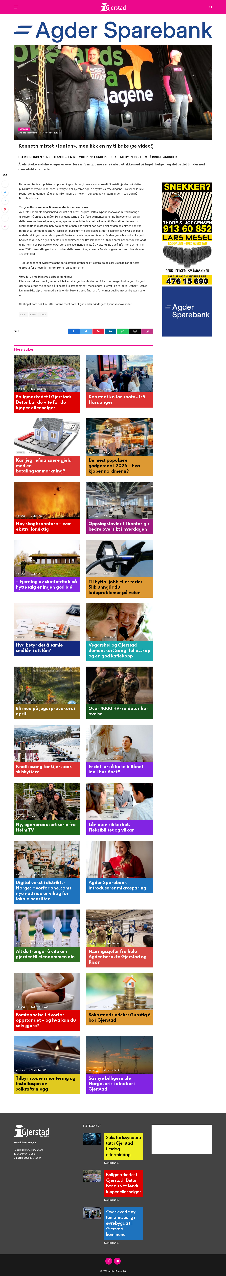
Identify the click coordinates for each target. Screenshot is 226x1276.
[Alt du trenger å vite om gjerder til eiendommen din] (47, 928)
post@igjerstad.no (31, 1158)
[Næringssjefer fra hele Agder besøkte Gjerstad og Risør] (119, 928)
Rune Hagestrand (29, 133)
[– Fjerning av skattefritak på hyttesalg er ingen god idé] (47, 558)
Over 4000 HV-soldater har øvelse (118, 711)
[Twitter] (5, 192)
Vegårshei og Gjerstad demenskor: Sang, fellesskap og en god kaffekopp (119, 650)
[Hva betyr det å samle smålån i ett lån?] (47, 622)
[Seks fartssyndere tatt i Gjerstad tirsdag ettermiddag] (92, 1139)
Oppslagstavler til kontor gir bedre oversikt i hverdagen (119, 527)
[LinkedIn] (5, 201)
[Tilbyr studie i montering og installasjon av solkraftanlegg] (47, 1055)
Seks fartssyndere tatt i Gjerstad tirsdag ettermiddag (123, 1146)
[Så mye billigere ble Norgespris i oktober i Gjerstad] (119, 1055)
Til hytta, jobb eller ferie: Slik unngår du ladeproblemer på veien (115, 587)
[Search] (210, 7)
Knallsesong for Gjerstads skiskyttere (44, 770)
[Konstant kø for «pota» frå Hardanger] (119, 373)
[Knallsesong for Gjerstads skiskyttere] (47, 743)
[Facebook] (5, 184)
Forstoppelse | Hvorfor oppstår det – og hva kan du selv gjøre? (46, 1020)
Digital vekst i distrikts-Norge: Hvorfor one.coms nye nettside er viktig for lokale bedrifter (43, 891)
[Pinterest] (5, 209)
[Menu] (16, 7)
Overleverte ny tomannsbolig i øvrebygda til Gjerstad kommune (121, 1223)
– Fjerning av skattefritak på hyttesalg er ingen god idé (46, 585)
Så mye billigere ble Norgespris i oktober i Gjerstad (112, 1084)
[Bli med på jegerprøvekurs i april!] (47, 685)
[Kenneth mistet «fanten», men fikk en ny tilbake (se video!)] (113, 92)
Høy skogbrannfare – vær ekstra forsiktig (43, 527)
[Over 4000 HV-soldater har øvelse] (119, 685)
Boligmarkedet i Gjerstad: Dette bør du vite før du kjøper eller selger (43, 402)
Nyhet (43, 314)
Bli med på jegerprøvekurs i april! (45, 711)
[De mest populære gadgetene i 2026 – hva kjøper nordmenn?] (119, 437)
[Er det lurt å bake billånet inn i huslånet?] (119, 743)
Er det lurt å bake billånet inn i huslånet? (116, 770)
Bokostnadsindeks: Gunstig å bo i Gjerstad (120, 1018)
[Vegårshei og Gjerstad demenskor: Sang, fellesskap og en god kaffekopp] (119, 622)
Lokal (33, 314)
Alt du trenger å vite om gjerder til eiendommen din (45, 954)
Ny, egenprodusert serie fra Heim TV (46, 828)
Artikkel (24, 129)
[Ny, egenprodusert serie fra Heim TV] (47, 801)
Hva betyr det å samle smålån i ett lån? (39, 648)
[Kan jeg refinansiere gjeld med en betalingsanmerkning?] (47, 437)
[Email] (5, 217)
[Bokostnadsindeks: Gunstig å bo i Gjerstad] (119, 992)
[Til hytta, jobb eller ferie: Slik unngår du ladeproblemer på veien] (119, 558)
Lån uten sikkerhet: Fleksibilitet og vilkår (111, 828)
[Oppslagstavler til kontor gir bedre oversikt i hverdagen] (119, 500)
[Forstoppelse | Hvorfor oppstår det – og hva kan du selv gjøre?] (47, 992)
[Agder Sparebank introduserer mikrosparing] (119, 859)
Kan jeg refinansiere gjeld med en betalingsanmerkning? (44, 465)
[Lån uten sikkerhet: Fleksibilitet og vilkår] (119, 801)
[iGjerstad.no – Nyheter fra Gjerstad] (113, 7)
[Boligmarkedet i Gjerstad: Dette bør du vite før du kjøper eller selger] (47, 373)
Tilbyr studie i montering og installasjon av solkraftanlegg (45, 1084)
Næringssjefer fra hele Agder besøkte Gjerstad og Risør (118, 957)
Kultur (23, 314)
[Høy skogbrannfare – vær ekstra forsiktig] (47, 500)
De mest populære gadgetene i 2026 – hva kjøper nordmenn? (114, 465)
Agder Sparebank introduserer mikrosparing (117, 885)
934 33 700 (29, 1154)
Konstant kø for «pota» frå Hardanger (117, 400)
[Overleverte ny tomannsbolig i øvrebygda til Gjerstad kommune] (92, 1213)
